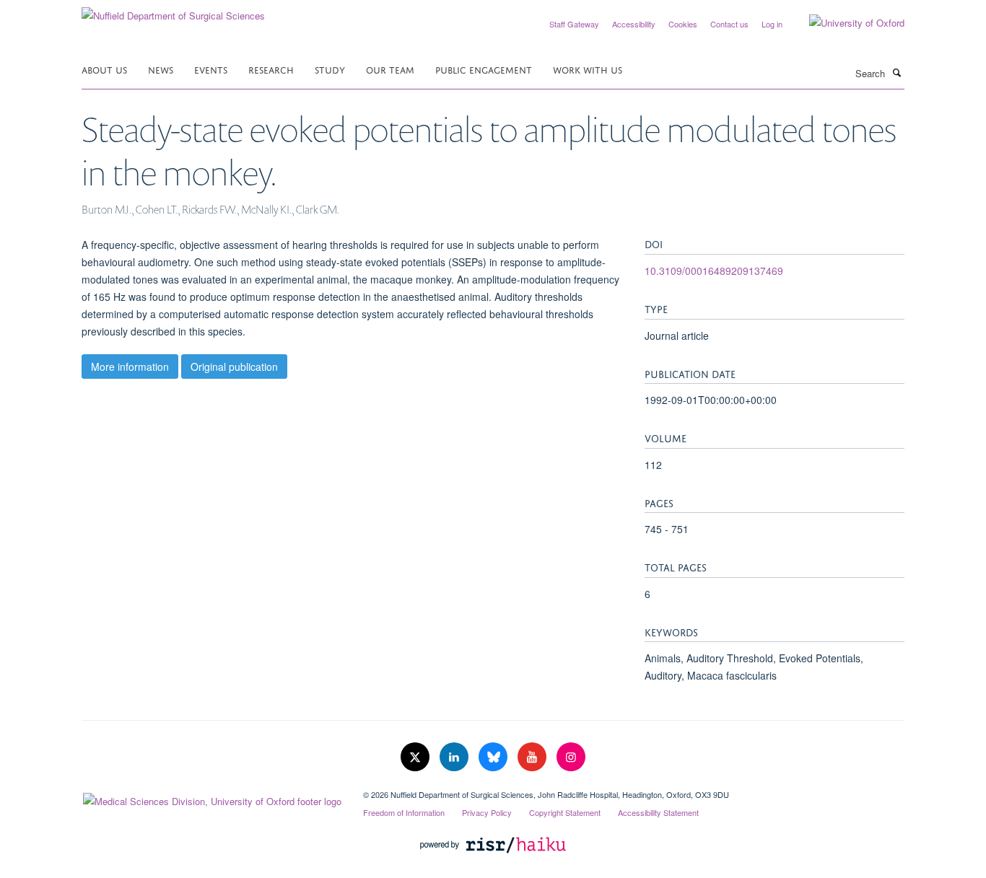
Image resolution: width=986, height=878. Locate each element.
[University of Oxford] (846, 23)
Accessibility (633, 24)
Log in (772, 24)
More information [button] (130, 366)
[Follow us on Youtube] (533, 757)
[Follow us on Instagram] (571, 757)
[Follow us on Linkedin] (455, 757)
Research (271, 69)
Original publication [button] (234, 366)
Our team (390, 69)
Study (330, 69)
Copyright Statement (565, 812)
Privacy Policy (487, 812)
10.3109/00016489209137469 (714, 270)
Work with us (587, 69)
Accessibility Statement (658, 812)
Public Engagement (483, 69)
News (160, 69)
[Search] (896, 72)
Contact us (729, 24)
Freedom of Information (404, 812)
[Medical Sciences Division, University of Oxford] (211, 798)
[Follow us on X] (416, 757)
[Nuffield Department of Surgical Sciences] (173, 10)
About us (104, 69)
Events (210, 69)
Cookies (682, 24)
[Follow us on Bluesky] (494, 757)
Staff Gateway (574, 24)
